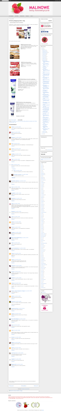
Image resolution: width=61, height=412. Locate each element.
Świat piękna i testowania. (17, 174)
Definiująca (13, 137)
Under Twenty (43, 279)
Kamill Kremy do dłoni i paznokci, (45, 66)
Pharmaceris (42, 260)
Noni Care (42, 251)
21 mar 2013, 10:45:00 (18, 137)
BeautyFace (42, 173)
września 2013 (45, 53)
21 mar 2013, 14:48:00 (18, 277)
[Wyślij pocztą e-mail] (18, 119)
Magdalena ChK (13, 364)
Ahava (42, 166)
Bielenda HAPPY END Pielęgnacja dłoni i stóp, (46, 94)
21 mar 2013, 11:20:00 (17, 159)
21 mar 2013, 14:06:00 (18, 265)
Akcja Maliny (13, 121)
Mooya (42, 244)
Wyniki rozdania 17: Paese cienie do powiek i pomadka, (46, 129)
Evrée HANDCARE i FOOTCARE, (45, 90)
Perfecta (36, 121)
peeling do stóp (32, 121)
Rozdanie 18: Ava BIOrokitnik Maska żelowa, (45, 127)
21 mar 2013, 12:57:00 (17, 253)
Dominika (12, 337)
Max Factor (42, 240)
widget (51, 149)
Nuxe (41, 252)
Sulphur (42, 274)
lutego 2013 (44, 131)
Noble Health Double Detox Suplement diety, (46, 119)
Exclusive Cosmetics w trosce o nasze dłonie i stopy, (46, 64)
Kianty (42, 225)
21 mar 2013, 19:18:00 (18, 301)
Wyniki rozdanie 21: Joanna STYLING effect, (46, 102)
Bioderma (42, 178)
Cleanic (42, 185)
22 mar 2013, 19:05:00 (17, 342)
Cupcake (12, 271)
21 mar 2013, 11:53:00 (17, 216)
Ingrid (42, 216)
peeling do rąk (28, 121)
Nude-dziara (13, 265)
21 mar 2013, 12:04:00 (17, 227)
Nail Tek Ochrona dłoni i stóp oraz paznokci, (46, 96)
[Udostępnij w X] (20, 119)
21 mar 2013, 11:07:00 (16, 143)
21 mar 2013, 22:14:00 (17, 313)
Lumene (42, 232)
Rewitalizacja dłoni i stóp (12, 122)
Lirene (42, 229)
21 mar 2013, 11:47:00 (19, 198)
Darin (12, 164)
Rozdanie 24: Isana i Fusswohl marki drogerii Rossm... (46, 62)
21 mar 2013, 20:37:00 (21, 308)
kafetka (12, 330)
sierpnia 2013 (44, 54)
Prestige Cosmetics (43, 264)
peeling (24, 121)
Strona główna (23, 385)
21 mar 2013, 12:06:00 (18, 232)
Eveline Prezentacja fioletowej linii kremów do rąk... (46, 93)
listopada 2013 (45, 51)
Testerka (12, 227)
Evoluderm (42, 201)
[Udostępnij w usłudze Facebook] (20, 119)
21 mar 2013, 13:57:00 (17, 259)
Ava (41, 170)
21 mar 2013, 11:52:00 (18, 211)
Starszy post (36, 385)
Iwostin (42, 220)
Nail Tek (42, 247)
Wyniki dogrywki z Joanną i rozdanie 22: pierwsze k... (46, 101)
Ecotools (42, 196)
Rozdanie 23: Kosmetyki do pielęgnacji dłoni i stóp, (46, 74)
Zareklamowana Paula (14, 308)
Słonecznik (13, 301)
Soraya (42, 272)
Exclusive (42, 204)
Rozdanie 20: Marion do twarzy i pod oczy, (46, 117)
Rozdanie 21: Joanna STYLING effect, (45, 111)
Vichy (42, 282)
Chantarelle (42, 182)
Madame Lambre (43, 233)
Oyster (42, 255)
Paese (42, 256)
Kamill (42, 224)
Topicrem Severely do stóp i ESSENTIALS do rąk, (46, 81)
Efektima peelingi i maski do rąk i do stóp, (46, 77)
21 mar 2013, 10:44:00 (17, 132)
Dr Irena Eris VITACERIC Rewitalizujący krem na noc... (46, 83)
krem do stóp (21, 121)
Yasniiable (12, 232)
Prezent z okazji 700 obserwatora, (45, 124)
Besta (12, 143)
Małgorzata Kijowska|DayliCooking (16, 237)
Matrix (42, 239)
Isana (42, 217)
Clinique (42, 186)
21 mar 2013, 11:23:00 (16, 164)
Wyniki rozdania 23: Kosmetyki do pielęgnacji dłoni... (46, 70)
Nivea (42, 248)
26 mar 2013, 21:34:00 (19, 364)
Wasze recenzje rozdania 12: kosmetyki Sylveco (46, 109)
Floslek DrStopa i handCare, (45, 68)
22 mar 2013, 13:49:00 (18, 337)
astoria (12, 216)
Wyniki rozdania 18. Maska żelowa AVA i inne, (46, 121)
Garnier (42, 209)
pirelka (12, 203)
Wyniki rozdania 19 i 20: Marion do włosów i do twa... (46, 115)
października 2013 (45, 52)
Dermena (42, 190)
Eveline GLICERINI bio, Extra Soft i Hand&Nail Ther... (46, 88)
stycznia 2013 (44, 132)
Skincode (42, 271)
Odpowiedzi (14, 168)
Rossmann (42, 268)
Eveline (42, 200)
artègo (42, 286)
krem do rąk (17, 121)
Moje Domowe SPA (43, 243)
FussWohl (42, 208)
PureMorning (13, 198)
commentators (48, 149)
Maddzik (12, 342)
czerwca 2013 (44, 56)
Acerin (42, 165)
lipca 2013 (44, 55)
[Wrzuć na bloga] (19, 119)
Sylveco (42, 275)
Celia (41, 181)
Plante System (43, 263)
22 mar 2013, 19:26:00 (17, 347)
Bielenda (42, 177)
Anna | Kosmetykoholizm (15, 248)
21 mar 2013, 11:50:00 (17, 203)
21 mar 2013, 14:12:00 (17, 271)
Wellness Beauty (43, 283)
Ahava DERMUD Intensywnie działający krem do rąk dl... (46, 86)
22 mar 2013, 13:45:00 (17, 330)
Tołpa (42, 278)
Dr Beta (42, 193)
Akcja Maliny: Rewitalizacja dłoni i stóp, (46, 106)
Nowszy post (11, 385)
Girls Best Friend (43, 212)
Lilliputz (42, 228)
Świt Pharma (42, 287)
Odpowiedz (12, 129)
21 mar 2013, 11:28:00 (25, 174)
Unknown (12, 148)
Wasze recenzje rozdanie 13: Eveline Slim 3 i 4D (46, 108)
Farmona (42, 205)
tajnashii (12, 296)
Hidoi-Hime (13, 277)
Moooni (12, 132)
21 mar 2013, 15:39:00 (17, 296)
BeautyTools (42, 174)
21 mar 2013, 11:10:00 (17, 148)
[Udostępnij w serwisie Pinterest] (21, 119)
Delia (41, 189)
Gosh (41, 213)
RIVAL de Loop (43, 267)
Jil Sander (42, 221)
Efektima (42, 197)
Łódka (12, 159)
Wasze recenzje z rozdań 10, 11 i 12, (46, 113)
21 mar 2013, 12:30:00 (22, 248)
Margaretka (13, 211)
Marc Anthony (43, 236)
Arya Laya (42, 169)
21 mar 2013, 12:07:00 (25, 237)
